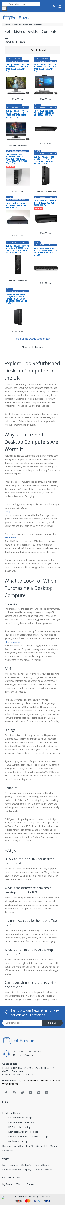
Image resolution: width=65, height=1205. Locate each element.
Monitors (54, 1146)
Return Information (11, 1169)
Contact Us (26, 1165)
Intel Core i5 (10, 537)
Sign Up (52, 1022)
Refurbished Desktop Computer (17, 61)
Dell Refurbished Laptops (20, 1117)
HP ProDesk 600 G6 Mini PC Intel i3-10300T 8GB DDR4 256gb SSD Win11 (44, 113)
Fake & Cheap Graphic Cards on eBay (32, 338)
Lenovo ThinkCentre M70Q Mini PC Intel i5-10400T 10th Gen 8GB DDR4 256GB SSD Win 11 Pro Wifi (16, 299)
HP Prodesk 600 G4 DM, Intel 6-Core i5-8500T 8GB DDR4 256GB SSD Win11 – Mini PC (45, 252)
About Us (14, 1165)
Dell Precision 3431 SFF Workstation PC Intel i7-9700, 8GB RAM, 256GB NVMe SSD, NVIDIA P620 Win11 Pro (17, 159)
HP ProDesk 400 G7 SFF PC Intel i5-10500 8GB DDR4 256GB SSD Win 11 (45, 203)
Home (7, 24)
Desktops (6, 1146)
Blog (4, 1165)
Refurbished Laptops (12, 1113)
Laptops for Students (18, 1136)
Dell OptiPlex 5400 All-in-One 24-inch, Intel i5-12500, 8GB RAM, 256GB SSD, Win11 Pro (17, 114)
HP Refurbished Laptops (20, 1127)
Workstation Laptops (18, 1141)
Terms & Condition (43, 1169)
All (3, 1108)
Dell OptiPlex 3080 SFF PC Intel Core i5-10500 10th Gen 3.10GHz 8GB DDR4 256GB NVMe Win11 (17, 249)
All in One (18, 1146)
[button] (43, 50)
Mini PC (37, 105)
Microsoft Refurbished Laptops (23, 1131)
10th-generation (12, 641)
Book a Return (42, 1165)
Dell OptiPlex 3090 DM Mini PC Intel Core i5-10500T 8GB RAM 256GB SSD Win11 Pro (44, 160)
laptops (8, 511)
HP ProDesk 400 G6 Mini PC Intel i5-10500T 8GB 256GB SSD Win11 (16, 205)
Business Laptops (40, 1136)
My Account (8, 1184)
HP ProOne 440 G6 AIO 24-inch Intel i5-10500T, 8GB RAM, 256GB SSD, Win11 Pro (45, 68)
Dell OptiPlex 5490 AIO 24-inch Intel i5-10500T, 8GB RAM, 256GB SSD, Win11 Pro (17, 68)
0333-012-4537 (23, 1055)
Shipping (27, 1169)
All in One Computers (13, 59)
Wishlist (20, 1184)
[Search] (4, 8)
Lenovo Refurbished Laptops (22, 1122)
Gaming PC (41, 1146)
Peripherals (7, 1150)
